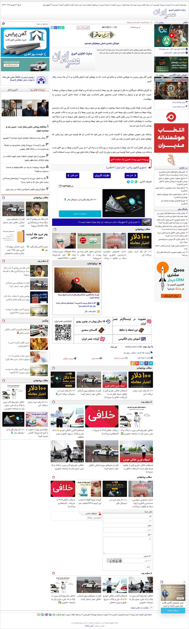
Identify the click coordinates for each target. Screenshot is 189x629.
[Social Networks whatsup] (136, 181)
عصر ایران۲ (134, 614)
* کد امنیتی (147, 556)
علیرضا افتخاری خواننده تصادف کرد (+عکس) (174, 202)
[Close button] (184, 582)
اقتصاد (113, 5)
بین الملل (95, 5)
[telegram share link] (59, 27)
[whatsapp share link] (62, 27)
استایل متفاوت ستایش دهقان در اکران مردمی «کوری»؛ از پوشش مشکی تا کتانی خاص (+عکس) (172, 181)
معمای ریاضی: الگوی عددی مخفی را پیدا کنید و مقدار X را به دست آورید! (172, 234)
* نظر (149, 534)
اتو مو (139, 353)
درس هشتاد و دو (179, 107)
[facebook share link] (55, 27)
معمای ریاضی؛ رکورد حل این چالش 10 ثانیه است (171, 247)
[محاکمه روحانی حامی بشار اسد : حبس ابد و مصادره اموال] (25, 108)
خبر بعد (129, 175)
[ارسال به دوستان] (105, 27)
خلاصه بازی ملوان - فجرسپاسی (174, 53)
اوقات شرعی (141, 5)
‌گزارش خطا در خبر (83, 28)
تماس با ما (175, 5)
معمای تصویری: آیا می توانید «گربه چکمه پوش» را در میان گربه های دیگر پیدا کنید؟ (172, 221)
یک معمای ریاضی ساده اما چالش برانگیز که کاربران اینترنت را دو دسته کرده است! (171, 228)
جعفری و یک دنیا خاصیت (141, 22)
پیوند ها (133, 5)
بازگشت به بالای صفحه (140, 607)
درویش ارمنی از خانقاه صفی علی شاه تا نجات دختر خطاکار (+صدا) (19, 79)
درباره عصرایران (123, 614)
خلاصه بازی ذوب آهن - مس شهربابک (172, 49)
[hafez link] (102, 35)
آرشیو (169, 5)
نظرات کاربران (102, 175)
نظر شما (148, 512)
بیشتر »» (160, 22)
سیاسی (119, 5)
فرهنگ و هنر (87, 5)
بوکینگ (89, 518)
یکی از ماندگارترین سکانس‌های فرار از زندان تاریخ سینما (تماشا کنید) (78, 296)
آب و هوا (149, 5)
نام (150, 516)
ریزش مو (127, 353)
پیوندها (94, 614)
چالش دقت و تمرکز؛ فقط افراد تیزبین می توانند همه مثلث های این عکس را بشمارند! (172, 215)
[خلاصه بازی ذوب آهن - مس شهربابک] (171, 35)
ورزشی (102, 5)
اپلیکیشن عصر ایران (62, 321)
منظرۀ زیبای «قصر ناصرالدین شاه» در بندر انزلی (25, 189)
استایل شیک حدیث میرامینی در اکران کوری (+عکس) (171, 189)
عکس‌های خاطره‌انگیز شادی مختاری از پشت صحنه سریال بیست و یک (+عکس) (173, 173)
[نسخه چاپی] (103, 27)
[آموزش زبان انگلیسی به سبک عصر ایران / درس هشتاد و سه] (171, 88)
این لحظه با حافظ (128, 330)
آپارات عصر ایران (90, 339)
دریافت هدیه (173, 610)
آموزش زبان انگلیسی (129, 339)
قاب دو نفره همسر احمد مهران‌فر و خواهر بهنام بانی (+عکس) (172, 196)
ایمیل (149, 525)
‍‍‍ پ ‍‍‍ (113, 27)
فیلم (61, 5)
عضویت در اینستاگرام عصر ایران (129, 321)
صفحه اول (183, 5)
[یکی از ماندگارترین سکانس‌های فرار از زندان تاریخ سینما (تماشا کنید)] (77, 280)
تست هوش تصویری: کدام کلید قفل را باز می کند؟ (172, 254)
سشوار (133, 353)
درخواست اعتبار (80, 213)
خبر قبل (74, 175)
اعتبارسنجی (97, 518)
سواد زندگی (126, 5)
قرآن (72, 5)
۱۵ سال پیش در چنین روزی (90, 321)
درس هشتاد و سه (179, 102)
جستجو (163, 5)
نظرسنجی (156, 5)
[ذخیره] (108, 27)
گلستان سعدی (89, 330)
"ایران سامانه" (89, 626)
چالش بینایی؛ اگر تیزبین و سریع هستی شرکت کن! (172, 241)
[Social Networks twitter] (132, 181)
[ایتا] (133, 363)
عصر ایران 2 (55, 5)
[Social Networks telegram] (128, 181)
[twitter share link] (52, 27)
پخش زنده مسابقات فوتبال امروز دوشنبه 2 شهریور (24, 138)
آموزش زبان (46, 5)
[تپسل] (60, 186)
